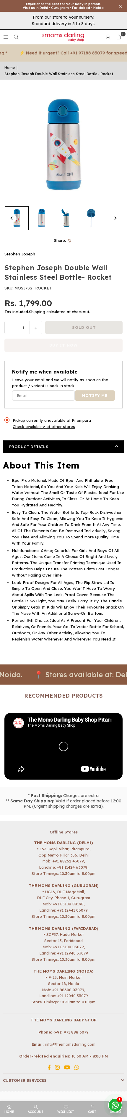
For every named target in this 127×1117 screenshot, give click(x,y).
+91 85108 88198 (68, 904)
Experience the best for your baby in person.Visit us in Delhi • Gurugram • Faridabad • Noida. (64, 6)
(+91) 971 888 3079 (71, 1032)
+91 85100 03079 (68, 946)
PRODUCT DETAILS (28, 446)
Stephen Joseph (19, 254)
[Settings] (108, 37)
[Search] (16, 37)
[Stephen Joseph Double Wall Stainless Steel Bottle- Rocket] (16, 218)
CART (92, 1112)
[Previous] (11, 218)
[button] (118, 37)
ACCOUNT (35, 1112)
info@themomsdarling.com (70, 1044)
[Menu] (5, 37)
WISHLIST (65, 1112)
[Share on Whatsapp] (69, 240)
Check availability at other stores (44, 426)
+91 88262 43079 (68, 861)
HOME (9, 1112)
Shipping (37, 311)
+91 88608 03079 (68, 989)
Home (9, 67)
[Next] (115, 218)
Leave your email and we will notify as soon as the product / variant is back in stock (60, 382)
